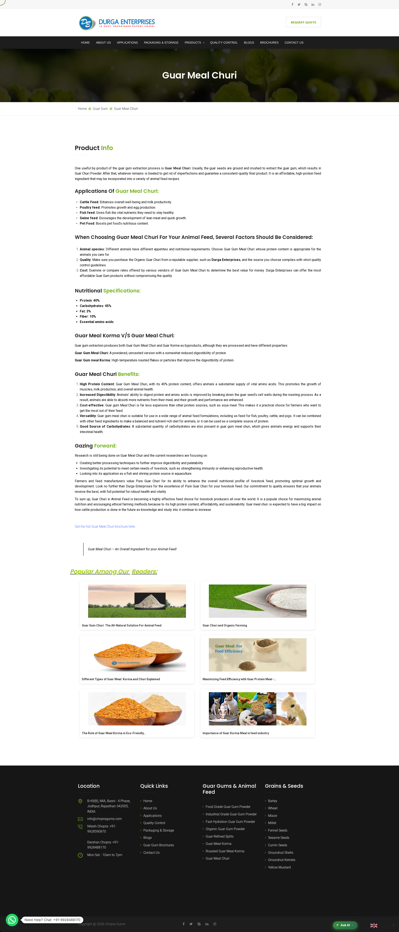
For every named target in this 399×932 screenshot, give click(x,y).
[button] (12, 920)
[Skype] (306, 4)
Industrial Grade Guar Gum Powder (231, 814)
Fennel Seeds (277, 830)
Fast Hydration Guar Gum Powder (230, 822)
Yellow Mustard (279, 867)
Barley (272, 801)
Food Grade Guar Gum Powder (228, 807)
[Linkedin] (312, 4)
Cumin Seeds (277, 845)
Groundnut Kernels (281, 860)
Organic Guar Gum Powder (225, 829)
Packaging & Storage (158, 830)
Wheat (272, 808)
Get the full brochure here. (105, 526)
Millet (272, 823)
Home (147, 801)
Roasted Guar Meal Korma (225, 851)
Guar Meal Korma (219, 844)
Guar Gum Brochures (158, 845)
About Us (150, 808)
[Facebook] (294, 4)
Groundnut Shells (280, 853)
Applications (152, 816)
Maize (272, 816)
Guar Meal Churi (217, 858)
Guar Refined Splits (220, 836)
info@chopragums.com (104, 819)
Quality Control (154, 823)
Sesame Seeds (278, 838)
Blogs (147, 838)
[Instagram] (318, 4)
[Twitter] (299, 4)
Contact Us (151, 853)
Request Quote (303, 22)
